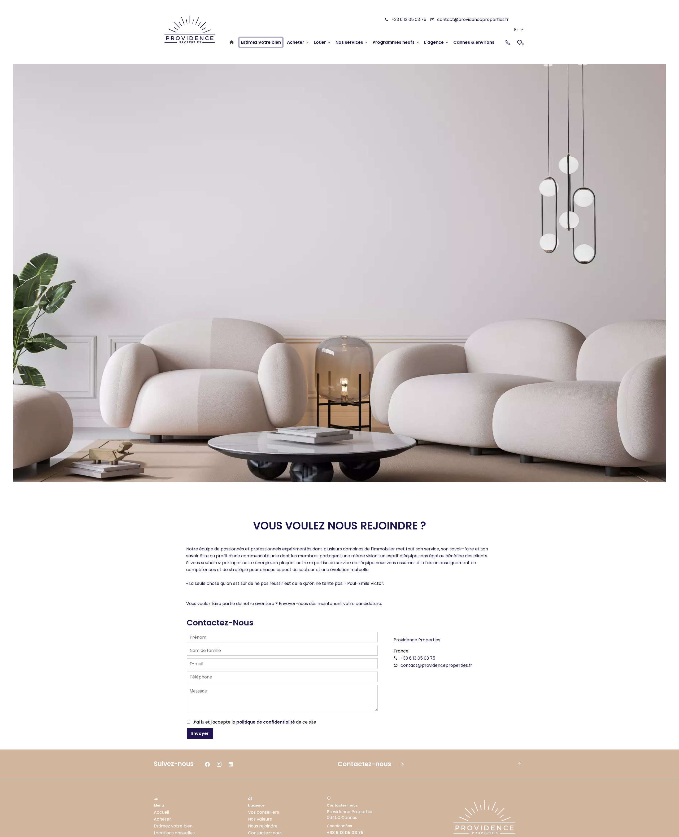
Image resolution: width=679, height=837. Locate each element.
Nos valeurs (260, 819)
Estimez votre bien (173, 826)
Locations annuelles (174, 833)
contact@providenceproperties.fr (473, 19)
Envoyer (200, 733)
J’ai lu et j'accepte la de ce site (254, 722)
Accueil (161, 812)
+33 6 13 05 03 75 (408, 19)
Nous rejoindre (263, 826)
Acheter (162, 819)
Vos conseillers (263, 812)
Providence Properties (417, 640)
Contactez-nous (265, 833)
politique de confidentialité (265, 722)
